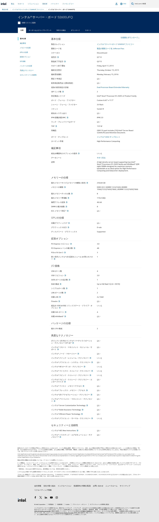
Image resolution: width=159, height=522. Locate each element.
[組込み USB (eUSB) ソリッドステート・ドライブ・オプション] (60, 308)
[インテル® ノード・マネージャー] (78, 354)
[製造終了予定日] (65, 61)
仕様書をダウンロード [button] (129, 38)
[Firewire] (59, 301)
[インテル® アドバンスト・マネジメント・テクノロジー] (54, 401)
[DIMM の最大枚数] (66, 206)
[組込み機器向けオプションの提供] (79, 153)
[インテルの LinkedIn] (46, 498)
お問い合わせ (98, 486)
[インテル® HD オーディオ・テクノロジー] (84, 367)
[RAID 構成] (60, 284)
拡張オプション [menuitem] (25, 57)
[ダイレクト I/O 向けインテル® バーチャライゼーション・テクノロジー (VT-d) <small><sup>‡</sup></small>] (73, 343)
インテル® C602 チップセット (108, 137)
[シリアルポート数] (66, 288)
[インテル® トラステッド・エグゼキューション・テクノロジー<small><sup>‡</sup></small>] (60, 437)
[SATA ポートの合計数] (69, 280)
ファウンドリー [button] (68, 4)
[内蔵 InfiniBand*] (65, 316)
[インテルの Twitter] (41, 498)
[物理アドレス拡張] (66, 202)
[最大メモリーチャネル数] (72, 194)
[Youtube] (51, 498)
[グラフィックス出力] (68, 227)
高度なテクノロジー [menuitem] (27, 70)
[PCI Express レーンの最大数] (74, 248)
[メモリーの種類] (65, 187)
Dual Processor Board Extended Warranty (113, 87)
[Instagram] (57, 498)
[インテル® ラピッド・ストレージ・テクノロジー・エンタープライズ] (65, 382)
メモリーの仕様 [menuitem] (25, 48)
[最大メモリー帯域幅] (68, 198)
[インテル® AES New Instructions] (77, 430)
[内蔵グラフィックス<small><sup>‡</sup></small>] (69, 223)
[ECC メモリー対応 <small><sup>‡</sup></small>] (68, 211)
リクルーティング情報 (43, 490)
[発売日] (58, 57)
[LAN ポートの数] (65, 293)
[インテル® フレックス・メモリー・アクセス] (87, 390)
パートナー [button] (55, 4)
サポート (88, 30)
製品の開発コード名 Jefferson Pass (110, 49)
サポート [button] (21, 4)
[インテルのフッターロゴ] (22, 500)
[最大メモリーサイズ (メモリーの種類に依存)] (87, 183)
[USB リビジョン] (65, 275)
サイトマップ (125, 486)
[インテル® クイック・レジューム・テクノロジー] (90, 358)
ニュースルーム (111, 486)
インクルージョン (64, 486)
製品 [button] (12, 4)
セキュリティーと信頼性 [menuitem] (28, 75)
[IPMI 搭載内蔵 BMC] (67, 117)
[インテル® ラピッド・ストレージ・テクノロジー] (90, 375)
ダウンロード (75, 30)
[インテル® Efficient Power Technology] (82, 414)
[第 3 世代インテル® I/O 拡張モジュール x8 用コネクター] (54, 259)
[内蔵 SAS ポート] (65, 312)
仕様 (21, 30)
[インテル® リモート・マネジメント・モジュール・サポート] (58, 349)
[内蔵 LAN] (60, 297)
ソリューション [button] (33, 4)
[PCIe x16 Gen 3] (65, 252)
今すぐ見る (101, 158)
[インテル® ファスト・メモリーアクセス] (83, 386)
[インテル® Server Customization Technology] (87, 405)
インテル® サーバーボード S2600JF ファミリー (115, 44)
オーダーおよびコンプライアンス (40, 30)
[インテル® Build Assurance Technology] (82, 410)
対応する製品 (61, 30)
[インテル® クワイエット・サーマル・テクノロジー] (92, 418)
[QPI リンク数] (63, 92)
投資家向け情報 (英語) (82, 486)
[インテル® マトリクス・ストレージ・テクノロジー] (92, 371)
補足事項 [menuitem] (23, 43)
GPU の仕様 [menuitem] (24, 52)
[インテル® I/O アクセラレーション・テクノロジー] (91, 395)
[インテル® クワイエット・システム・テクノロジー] (92, 362)
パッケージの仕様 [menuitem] (26, 66)
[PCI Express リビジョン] (71, 244)
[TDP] (56, 126)
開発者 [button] (45, 4)
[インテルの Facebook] (35, 498)
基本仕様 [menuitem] (23, 39)
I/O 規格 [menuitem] (22, 61)
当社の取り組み (49, 486)
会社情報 (37, 486)
